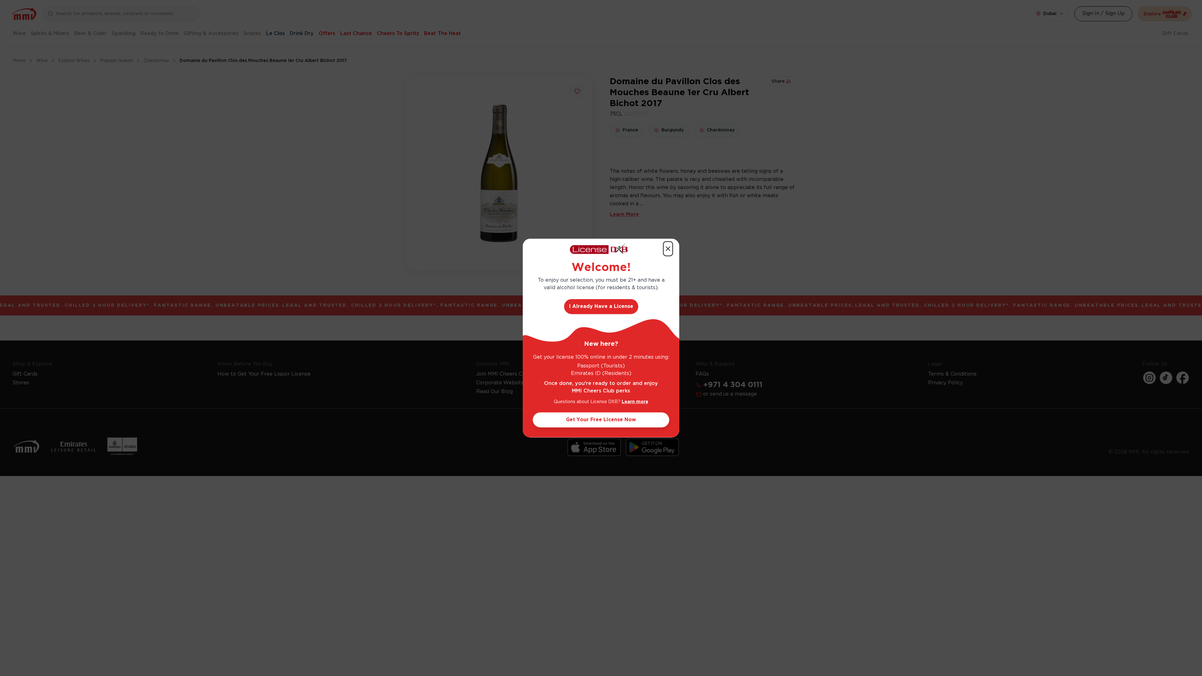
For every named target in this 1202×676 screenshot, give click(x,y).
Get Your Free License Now (601, 419)
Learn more (635, 401)
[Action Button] (668, 249)
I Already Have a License (601, 306)
